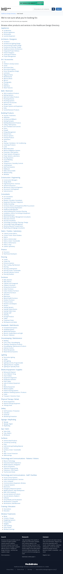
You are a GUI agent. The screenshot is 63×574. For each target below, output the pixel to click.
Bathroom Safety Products (11, 97)
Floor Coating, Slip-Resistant (12, 265)
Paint (5, 444)
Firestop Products (9, 137)
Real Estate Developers (10, 254)
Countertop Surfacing (10, 442)
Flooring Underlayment (10, 269)
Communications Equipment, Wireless (15, 483)
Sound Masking (8, 160)
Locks (5, 147)
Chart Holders (8, 376)
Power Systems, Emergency (12, 154)
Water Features (8, 88)
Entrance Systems (9, 263)
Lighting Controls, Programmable (13, 363)
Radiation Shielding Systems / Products (15, 392)
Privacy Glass (7, 522)
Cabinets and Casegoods (11, 283)
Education (7, 511)
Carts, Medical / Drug (10, 374)
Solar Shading (8, 525)
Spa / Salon (5, 429)
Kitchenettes (7, 34)
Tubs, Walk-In (7, 433)
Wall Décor (7, 86)
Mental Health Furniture (11, 298)
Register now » (46, 555)
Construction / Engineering (10, 177)
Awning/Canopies (9, 121)
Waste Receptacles (9, 350)
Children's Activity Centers (11, 64)
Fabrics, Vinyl (7, 244)
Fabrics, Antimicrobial (10, 239)
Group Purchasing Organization (13, 208)
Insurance (6, 252)
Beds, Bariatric (8, 280)
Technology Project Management (13, 224)
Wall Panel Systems (9, 167)
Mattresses (7, 296)
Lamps (6, 359)
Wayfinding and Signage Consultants (14, 228)
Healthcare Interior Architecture (13, 49)
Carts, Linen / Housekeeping (12, 342)
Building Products (7, 113)
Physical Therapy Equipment (12, 403)
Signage (6, 422)
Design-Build (7, 182)
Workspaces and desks (10, 322)
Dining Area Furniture (10, 287)
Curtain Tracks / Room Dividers (13, 235)
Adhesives (7, 117)
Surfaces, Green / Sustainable (12, 450)
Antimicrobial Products (10, 440)
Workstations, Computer (11, 501)
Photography (7, 82)
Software (6, 498)
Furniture (4, 277)
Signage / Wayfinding (8, 420)
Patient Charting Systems (11, 390)
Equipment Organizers (10, 377)
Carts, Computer (8, 481)
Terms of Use (20, 569)
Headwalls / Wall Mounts (10, 325)
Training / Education (8, 506)
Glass (5, 141)
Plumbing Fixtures (9, 99)
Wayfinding (7, 426)
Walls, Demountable (9, 171)
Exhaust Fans (7, 134)
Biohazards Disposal (10, 372)
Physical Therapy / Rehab (10, 399)
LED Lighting (7, 361)
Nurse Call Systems (9, 466)
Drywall (6, 130)
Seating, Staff (7, 313)
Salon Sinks (7, 431)
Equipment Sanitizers (10, 379)
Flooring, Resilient (9, 274)
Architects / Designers (9, 39)
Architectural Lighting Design (12, 43)
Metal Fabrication (9, 148)
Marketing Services (9, 215)
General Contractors (10, 185)
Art (4, 62)
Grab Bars (7, 413)
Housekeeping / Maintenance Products (15, 346)
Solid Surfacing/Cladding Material (13, 446)
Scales (5, 394)
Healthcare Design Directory (8, 13)
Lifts (5, 385)
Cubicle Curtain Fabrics (10, 233)
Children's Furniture (9, 285)
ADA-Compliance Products (11, 93)
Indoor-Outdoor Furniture (11, 291)
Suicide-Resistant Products (11, 110)
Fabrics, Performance (10, 243)
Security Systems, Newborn (12, 496)
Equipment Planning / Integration (13, 202)
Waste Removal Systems (11, 352)
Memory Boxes (8, 78)
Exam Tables (7, 381)
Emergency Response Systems (12, 488)
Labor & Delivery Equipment (12, 383)
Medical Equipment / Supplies (11, 370)
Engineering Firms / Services (12, 184)
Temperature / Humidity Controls (13, 163)
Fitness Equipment (9, 402)
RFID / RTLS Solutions (10, 492)
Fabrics (6, 237)
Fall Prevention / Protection (12, 411)
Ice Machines (7, 30)
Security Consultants (10, 220)
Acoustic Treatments (10, 115)
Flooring (4, 257)
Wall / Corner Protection (11, 453)
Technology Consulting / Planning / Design (16, 222)
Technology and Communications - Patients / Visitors (20, 458)
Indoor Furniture (8, 289)
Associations (7, 509)
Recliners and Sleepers (10, 304)
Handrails (6, 414)
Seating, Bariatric (9, 307)
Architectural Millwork (10, 119)
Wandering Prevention (10, 416)
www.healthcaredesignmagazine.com (45, 569)
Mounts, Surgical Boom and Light (13, 333)
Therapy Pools (8, 405)
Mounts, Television (9, 335)
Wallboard (7, 169)
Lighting (4, 355)
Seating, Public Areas (10, 311)
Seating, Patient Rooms (10, 309)
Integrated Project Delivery (11, 51)
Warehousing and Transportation (13, 226)
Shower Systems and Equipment (13, 106)
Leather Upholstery (9, 246)
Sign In (59, 9)
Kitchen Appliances (9, 32)
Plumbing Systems (9, 101)
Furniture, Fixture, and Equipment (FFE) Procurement (19, 206)
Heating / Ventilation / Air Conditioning (15, 143)
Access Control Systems (10, 477)
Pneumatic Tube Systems (11, 152)
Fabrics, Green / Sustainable (12, 241)
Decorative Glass (8, 67)
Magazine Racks (8, 75)
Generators (7, 139)
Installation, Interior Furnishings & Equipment (17, 213)
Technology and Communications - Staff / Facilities (19, 475)
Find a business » (5, 555)
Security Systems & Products (12, 494)
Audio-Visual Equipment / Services (13, 479)
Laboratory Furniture (10, 293)
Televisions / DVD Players (11, 470)
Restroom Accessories (10, 102)
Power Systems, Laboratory (12, 156)
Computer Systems (9, 485)
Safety (3, 408)
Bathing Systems (8, 95)
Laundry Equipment (9, 36)
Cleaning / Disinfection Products (13, 344)
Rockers (6, 305)
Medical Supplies (8, 389)
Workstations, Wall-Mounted (12, 503)
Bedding (6, 341)
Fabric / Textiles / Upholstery (11, 231)
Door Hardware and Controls (12, 126)
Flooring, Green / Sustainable (12, 270)
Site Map (30, 569)
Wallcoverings (8, 455)
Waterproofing (8, 172)
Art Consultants (8, 196)
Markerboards (8, 77)
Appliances (5, 28)
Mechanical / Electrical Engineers (13, 187)
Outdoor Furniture (9, 300)
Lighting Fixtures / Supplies (11, 365)
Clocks (5, 65)
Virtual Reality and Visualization (13, 500)
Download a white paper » (28, 556)
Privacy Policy (10, 569)
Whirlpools (7, 435)
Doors (5, 128)
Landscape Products (10, 145)
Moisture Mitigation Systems (12, 150)
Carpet (6, 259)
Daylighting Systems (9, 520)
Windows (6, 174)
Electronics (7, 487)
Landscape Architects (10, 54)
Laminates (7, 73)
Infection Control (8, 348)
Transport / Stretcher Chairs (12, 396)
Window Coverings (9, 529)
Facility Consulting (9, 204)
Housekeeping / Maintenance (11, 338)
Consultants (5, 194)
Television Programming (11, 468)
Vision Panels (7, 527)
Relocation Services (9, 219)
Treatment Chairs (9, 320)
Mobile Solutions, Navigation (12, 464)
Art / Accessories (7, 59)
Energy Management (10, 132)
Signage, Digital (8, 424)
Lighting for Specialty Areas (11, 366)
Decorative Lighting (9, 357)
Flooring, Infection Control (11, 272)
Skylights (6, 524)
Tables (5, 318)
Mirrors (6, 80)
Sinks (5, 108)
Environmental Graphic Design (12, 45)
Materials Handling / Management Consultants (17, 217)
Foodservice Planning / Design (12, 47)
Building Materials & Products (12, 123)
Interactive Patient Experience (12, 463)
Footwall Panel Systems (10, 328)
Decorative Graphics (10, 69)
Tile (5, 452)
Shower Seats (8, 104)
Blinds (5, 516)
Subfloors (6, 161)
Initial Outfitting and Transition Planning (15, 211)
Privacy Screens (8, 302)
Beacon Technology (9, 461)
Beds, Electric (7, 281)
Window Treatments (8, 514)
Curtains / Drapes (9, 518)
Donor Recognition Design (11, 71)
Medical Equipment (9, 387)
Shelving (6, 315)
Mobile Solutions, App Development (14, 490)
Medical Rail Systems (10, 331)
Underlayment (8, 165)
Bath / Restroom (7, 91)
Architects (7, 41)
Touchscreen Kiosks (9, 472)
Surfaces (4, 438)
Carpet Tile (7, 261)
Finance (4, 249)
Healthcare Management (11, 209)
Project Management (10, 56)
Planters (6, 84)
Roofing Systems (8, 158)
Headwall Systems (9, 329)
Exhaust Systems (8, 136)
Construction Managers (10, 180)
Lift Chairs (6, 294)
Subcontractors (8, 191)
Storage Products (9, 316)
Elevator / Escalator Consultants (13, 200)
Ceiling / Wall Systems (10, 125)
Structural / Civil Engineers (11, 189)
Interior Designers (9, 53)
